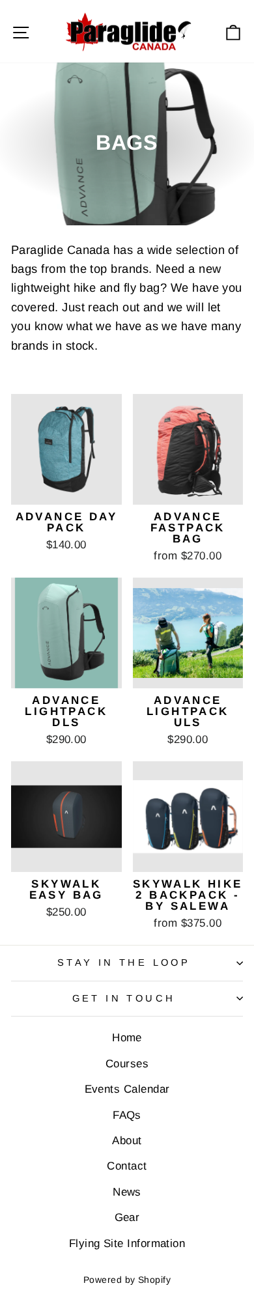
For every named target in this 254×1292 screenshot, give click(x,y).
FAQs (127, 1115)
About (126, 1140)
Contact (127, 1166)
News (127, 1192)
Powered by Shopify (127, 1279)
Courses (127, 1064)
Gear (127, 1217)
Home (127, 1038)
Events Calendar (127, 1089)
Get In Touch (124, 998)
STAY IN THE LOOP (124, 962)
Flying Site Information (127, 1243)
